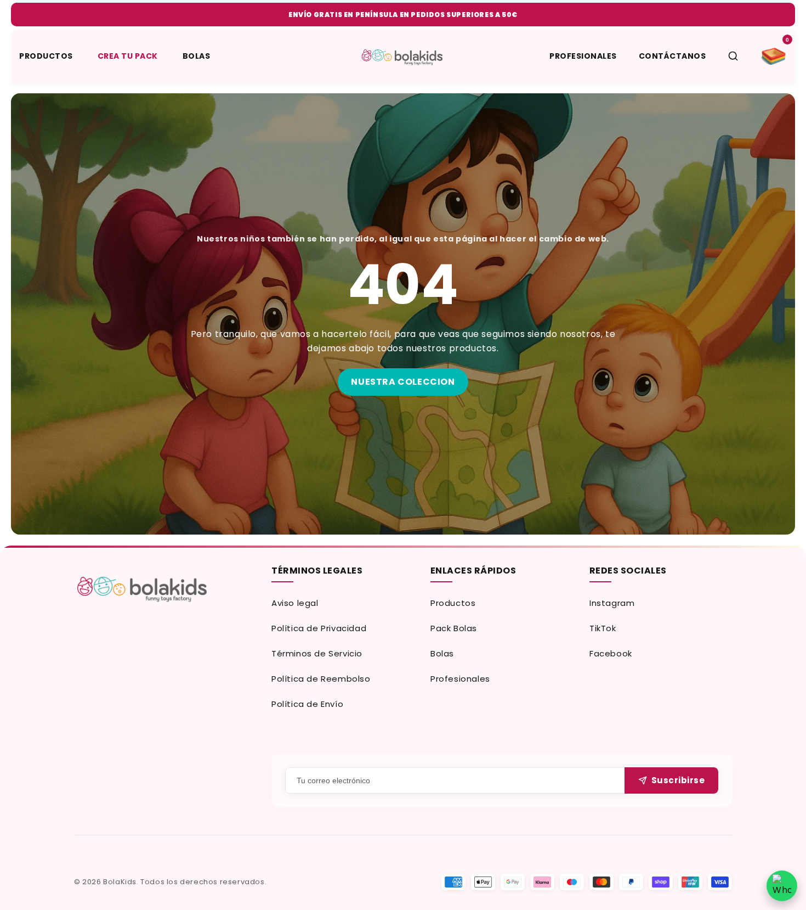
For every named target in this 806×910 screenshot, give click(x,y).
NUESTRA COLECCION (403, 381)
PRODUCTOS (46, 55)
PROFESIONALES (583, 55)
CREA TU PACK (128, 55)
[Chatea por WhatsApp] (782, 885)
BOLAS (197, 55)
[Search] (733, 56)
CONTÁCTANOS (672, 55)
